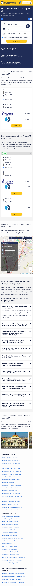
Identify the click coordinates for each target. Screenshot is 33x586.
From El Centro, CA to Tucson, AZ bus (11, 468)
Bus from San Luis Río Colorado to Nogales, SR (13, 557)
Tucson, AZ (15, 238)
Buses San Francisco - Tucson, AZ (10, 504)
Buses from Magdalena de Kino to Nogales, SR (13, 538)
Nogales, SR (27, 238)
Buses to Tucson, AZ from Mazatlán (10, 488)
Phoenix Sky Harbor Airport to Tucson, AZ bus (13, 576)
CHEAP (4, 153)
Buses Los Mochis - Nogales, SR (9, 535)
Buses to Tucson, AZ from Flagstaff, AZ (11, 474)
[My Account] (19, 2)
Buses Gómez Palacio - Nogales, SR (10, 527)
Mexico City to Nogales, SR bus (9, 546)
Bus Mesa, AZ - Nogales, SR (8, 541)
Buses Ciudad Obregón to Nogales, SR (11, 521)
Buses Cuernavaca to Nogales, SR (10, 524)
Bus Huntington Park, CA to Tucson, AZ (11, 485)
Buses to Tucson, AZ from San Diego (11, 501)
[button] (8, 271)
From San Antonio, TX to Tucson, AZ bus (12, 499)
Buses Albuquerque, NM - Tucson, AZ (11, 457)
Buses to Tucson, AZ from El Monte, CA (11, 471)
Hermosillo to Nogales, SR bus (9, 532)
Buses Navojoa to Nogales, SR (9, 549)
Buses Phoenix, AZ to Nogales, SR (10, 552)
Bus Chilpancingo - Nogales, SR (9, 519)
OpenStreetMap (24, 273)
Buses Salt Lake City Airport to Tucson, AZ (12, 579)
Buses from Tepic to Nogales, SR (10, 563)
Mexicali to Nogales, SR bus (8, 543)
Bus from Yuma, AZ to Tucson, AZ (10, 510)
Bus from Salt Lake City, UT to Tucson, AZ (12, 496)
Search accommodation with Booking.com (16, 37)
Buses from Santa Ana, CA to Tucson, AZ (11, 507)
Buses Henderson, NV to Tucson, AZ (11, 479)
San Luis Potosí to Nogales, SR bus (10, 554)
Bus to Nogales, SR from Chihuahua (11, 516)
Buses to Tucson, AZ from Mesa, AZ (10, 490)
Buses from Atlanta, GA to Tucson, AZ (11, 460)
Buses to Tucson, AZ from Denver (10, 466)
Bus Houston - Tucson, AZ (8, 482)
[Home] (9, 2)
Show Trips (16, 126)
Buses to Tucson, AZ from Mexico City (11, 493)
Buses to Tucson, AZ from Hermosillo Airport (13, 573)
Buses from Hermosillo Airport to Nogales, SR (13, 582)
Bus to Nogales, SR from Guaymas (10, 530)
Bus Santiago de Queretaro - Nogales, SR (12, 560)
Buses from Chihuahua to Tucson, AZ (11, 463)
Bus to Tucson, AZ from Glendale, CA (11, 477)
